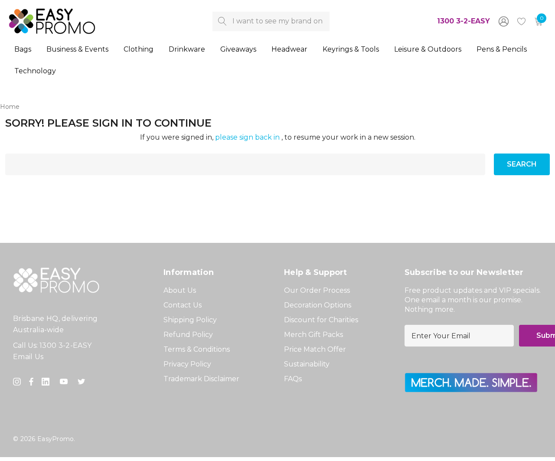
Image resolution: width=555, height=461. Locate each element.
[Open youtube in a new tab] (65, 382)
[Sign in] (503, 21)
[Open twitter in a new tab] (83, 382)
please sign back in (247, 137)
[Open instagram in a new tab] (18, 382)
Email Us (28, 357)
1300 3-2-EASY (463, 21)
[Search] (222, 21)
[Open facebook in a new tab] (31, 382)
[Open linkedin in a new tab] (47, 382)
